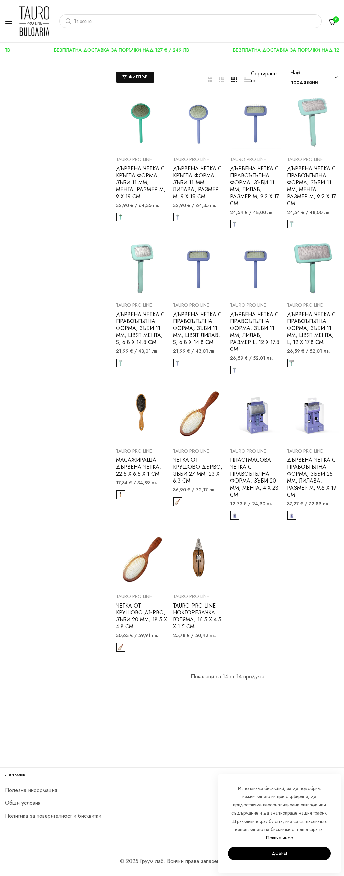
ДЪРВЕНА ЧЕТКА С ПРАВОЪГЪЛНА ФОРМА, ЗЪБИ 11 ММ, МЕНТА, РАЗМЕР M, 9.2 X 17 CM (311, 186)
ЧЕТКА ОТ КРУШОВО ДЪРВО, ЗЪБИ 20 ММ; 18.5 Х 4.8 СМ (141, 616)
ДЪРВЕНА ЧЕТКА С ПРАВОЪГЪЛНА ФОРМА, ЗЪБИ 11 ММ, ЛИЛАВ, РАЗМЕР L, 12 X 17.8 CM (255, 332)
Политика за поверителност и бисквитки (53, 816)
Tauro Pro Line (134, 159)
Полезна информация (31, 790)
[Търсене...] (66, 21)
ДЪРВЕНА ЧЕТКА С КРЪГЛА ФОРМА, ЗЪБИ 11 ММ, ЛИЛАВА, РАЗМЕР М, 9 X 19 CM (197, 182)
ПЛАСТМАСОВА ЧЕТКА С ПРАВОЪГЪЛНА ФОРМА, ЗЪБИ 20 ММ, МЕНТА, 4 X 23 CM (254, 478)
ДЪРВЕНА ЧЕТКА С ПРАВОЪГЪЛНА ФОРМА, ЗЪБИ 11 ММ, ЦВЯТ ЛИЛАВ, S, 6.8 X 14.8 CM (197, 328)
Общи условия (22, 803)
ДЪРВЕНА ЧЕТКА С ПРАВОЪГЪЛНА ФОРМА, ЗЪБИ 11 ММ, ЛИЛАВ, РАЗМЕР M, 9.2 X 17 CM (254, 186)
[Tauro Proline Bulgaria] (34, 21)
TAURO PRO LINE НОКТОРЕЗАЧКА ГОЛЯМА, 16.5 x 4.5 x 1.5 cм (197, 616)
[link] (131, 50)
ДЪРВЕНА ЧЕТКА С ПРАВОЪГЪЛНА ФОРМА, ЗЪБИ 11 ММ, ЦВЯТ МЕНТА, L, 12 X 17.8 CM (311, 328)
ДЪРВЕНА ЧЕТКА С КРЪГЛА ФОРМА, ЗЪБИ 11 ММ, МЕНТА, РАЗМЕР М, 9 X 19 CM (140, 182)
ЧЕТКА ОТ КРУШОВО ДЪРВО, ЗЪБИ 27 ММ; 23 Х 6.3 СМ (197, 471)
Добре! (279, 853)
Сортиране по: (264, 77)
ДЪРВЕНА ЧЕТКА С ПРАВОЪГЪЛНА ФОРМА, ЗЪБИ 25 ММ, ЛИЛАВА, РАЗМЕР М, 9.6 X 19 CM (311, 478)
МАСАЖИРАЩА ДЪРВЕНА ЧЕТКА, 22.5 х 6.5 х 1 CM (138, 467)
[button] (160, 109)
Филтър (138, 77)
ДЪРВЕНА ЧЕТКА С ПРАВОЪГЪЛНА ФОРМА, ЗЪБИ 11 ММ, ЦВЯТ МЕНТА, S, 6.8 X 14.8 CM (140, 328)
